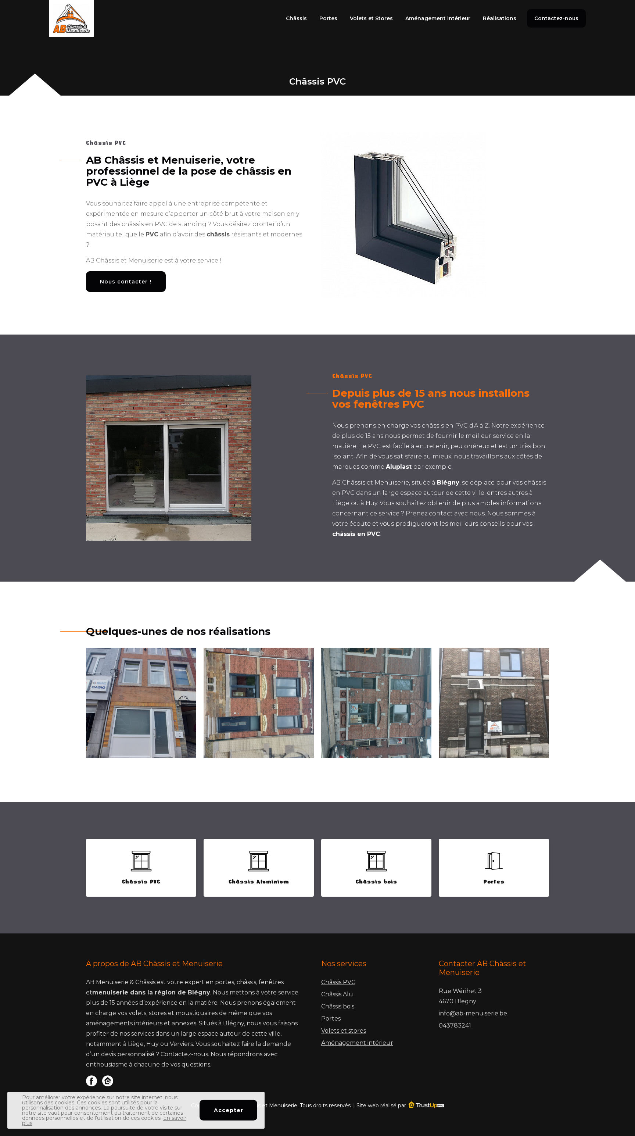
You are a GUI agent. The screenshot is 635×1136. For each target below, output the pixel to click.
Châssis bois (337, 1006)
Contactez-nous (556, 18)
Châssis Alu (337, 994)
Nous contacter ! (125, 281)
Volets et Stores (371, 18)
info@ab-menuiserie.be (473, 1013)
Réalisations (499, 18)
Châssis (296, 18)
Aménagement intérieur (437, 18)
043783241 (455, 1025)
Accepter (228, 1110)
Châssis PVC (338, 982)
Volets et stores (343, 1030)
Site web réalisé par (382, 1105)
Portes (328, 18)
